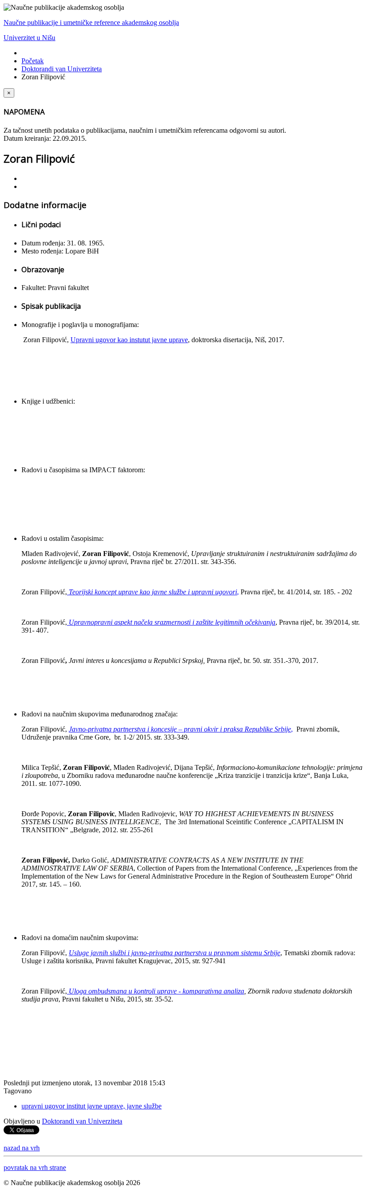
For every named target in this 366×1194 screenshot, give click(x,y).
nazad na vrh (22, 1148)
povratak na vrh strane (35, 1167)
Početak (32, 61)
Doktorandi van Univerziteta (61, 69)
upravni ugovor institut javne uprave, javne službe (91, 1106)
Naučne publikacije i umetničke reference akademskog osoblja (91, 22)
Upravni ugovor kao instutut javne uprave (129, 339)
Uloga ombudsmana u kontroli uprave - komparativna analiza (155, 991)
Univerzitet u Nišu (29, 37)
